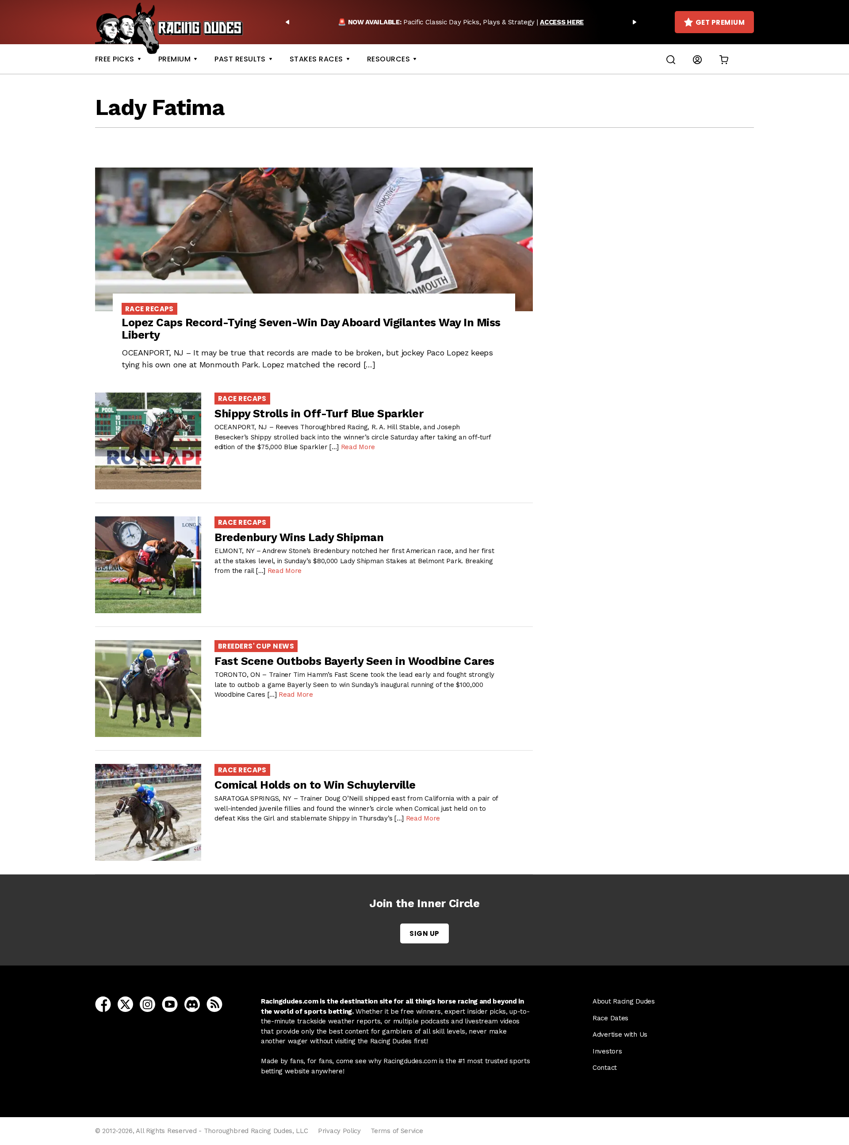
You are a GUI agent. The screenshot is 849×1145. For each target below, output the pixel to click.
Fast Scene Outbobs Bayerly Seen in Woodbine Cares (354, 661)
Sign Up (424, 933)
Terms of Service (397, 1131)
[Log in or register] (697, 59)
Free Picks (114, 59)
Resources (388, 59)
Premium (174, 59)
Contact (605, 1068)
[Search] (670, 59)
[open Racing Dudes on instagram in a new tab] (147, 1004)
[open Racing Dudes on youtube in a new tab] (170, 1004)
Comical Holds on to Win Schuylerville (315, 785)
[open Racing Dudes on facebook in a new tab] (103, 1004)
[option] (461, 22)
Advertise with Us (620, 1034)
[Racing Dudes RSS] (214, 1004)
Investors (607, 1051)
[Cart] (723, 59)
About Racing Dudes (624, 1001)
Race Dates (610, 1018)
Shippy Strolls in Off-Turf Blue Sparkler (318, 413)
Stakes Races (316, 59)
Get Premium (720, 22)
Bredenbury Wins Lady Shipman (298, 537)
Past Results (240, 59)
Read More (358, 447)
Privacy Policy (339, 1131)
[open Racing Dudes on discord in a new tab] (192, 1004)
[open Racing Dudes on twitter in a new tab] (125, 1004)
